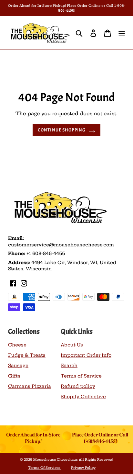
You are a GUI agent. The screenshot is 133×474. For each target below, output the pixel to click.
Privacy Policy (83, 468)
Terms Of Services (44, 468)
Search (69, 365)
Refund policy (78, 386)
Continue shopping (62, 130)
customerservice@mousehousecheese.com (61, 245)
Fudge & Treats (27, 355)
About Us (72, 345)
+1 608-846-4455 (45, 253)
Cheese (17, 345)
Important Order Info (86, 355)
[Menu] (122, 33)
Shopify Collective (83, 397)
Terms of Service (81, 376)
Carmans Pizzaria (29, 386)
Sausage (18, 365)
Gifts (14, 376)
